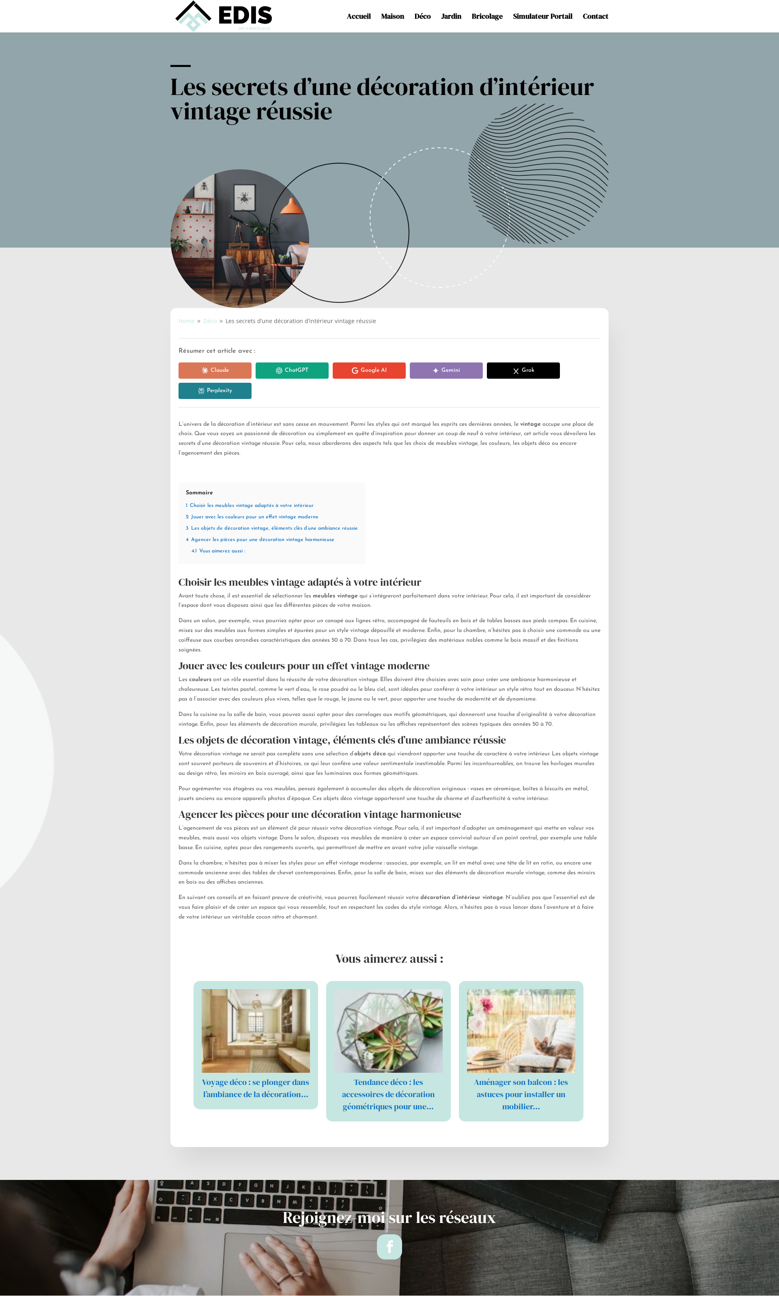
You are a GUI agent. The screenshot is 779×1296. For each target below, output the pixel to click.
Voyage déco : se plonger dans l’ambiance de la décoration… (255, 1088)
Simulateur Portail (542, 17)
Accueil (359, 17)
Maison (392, 17)
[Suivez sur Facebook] (389, 1246)
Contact (596, 17)
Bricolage (487, 17)
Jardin (451, 17)
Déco (423, 17)
